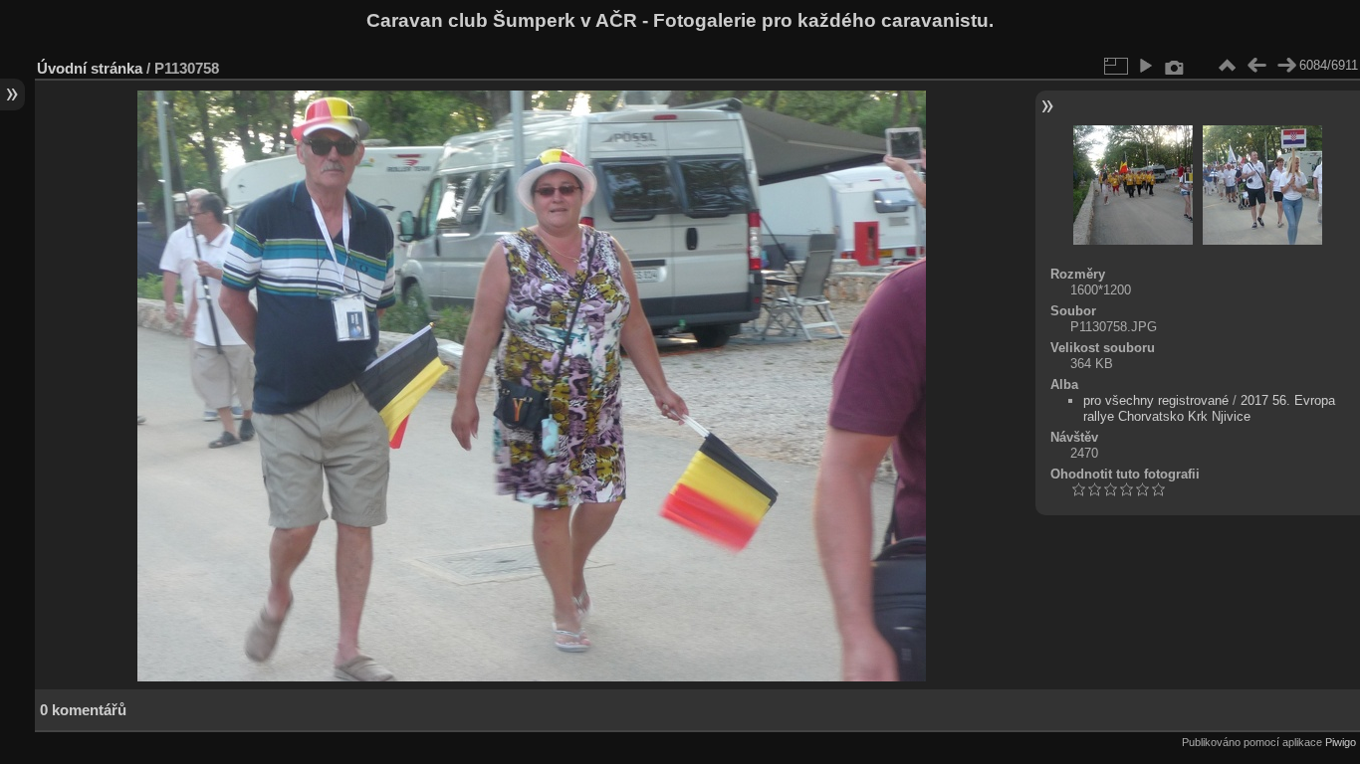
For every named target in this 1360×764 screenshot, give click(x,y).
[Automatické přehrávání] (1145, 66)
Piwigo (1340, 742)
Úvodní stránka (89, 68)
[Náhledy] (1227, 66)
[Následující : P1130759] (1286, 66)
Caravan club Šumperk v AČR (501, 20)
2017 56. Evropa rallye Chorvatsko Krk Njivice (1209, 408)
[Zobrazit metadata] (1175, 66)
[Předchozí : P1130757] (1256, 66)
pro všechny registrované (1156, 400)
